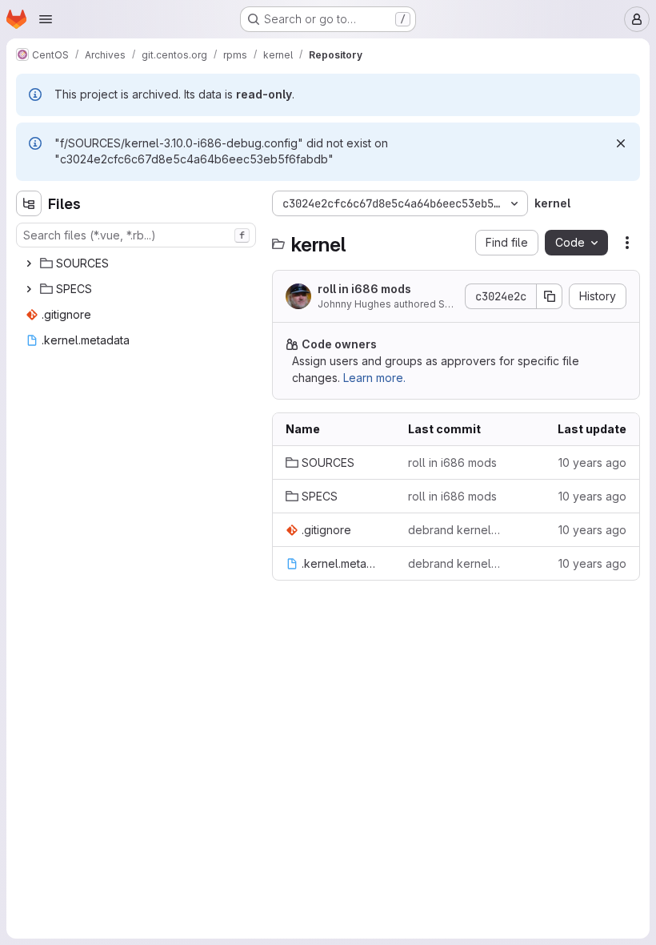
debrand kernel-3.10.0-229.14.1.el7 (456, 530)
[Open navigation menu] (45, 19)
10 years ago (592, 462)
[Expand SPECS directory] (28, 289)
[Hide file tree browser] (29, 203)
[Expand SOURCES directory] (28, 263)
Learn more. (374, 377)
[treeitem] (137, 263)
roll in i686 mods (364, 289)
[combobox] (136, 235)
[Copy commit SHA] (549, 296)
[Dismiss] (620, 143)
